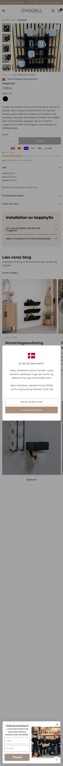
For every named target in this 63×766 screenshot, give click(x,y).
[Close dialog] (57, 724)
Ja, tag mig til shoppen (31, 410)
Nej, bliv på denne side (31, 402)
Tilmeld (17, 757)
